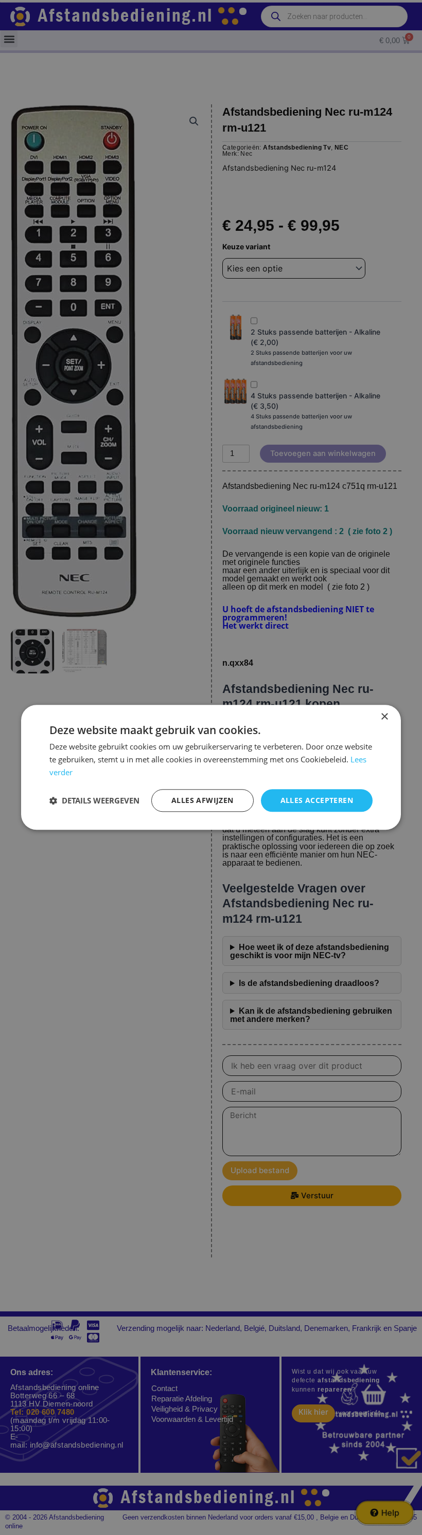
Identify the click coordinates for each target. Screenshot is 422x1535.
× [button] (384, 717)
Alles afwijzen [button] (202, 800)
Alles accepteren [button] (316, 800)
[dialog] (211, 767)
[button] (94, 800)
